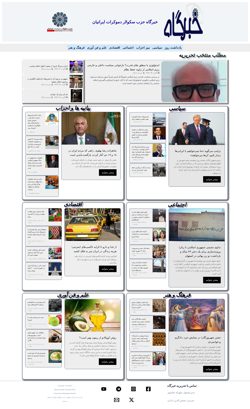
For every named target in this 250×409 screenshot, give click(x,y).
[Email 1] (116, 399)
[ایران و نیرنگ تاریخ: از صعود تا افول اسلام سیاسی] (76, 67)
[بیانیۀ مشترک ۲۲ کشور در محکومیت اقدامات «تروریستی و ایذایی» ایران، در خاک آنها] (51, 142)
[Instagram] (133, 389)
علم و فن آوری (97, 47)
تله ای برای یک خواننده (59, 94)
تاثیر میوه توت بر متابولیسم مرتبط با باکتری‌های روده (36, 303)
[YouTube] (103, 389)
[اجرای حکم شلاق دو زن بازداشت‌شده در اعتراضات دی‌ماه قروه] (159, 234)
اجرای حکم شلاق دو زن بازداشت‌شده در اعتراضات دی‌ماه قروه (140, 234)
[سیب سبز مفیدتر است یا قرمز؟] (55, 320)
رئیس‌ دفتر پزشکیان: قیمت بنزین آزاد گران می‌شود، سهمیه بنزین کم (36, 252)
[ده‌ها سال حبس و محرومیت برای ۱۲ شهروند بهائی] (159, 251)
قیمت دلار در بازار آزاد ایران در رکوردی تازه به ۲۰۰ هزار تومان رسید (36, 268)
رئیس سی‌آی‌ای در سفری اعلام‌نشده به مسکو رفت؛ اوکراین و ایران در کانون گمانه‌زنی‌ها (140, 133)
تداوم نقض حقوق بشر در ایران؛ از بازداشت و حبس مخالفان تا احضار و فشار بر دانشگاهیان (140, 216)
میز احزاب (143, 47)
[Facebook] (148, 389)
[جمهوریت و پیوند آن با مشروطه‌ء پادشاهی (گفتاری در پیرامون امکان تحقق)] (76, 81)
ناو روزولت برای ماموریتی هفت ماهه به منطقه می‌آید (140, 118)
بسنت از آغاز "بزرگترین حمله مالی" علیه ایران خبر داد (141, 169)
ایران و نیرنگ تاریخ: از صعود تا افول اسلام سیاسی (48, 66)
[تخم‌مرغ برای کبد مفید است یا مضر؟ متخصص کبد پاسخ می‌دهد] (55, 356)
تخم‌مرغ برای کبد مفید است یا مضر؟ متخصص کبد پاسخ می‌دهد (36, 355)
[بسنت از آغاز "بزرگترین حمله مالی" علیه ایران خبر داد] (159, 170)
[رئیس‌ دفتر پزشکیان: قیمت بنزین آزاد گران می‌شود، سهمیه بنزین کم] (55, 253)
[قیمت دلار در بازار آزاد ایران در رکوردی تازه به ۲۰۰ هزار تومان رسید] (55, 268)
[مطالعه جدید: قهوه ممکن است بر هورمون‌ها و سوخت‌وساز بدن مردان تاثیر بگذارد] (55, 336)
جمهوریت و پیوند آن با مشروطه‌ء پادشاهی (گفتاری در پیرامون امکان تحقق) (47, 80)
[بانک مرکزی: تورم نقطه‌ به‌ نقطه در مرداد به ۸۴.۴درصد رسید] (55, 214)
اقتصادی (114, 47)
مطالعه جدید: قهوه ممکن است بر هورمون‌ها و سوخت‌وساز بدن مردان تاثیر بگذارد (37, 336)
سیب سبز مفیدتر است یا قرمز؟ (36, 318)
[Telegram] (118, 389)
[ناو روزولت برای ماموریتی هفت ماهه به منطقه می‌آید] (159, 119)
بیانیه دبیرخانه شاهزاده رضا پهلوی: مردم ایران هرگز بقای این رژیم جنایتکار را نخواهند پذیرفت (35, 184)
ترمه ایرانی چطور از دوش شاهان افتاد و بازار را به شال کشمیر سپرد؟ (141, 304)
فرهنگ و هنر (76, 47)
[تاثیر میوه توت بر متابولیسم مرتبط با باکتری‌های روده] (55, 305)
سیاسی (157, 47)
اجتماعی (128, 47)
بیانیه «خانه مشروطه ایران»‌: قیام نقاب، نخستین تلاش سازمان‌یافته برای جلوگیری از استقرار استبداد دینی (34, 121)
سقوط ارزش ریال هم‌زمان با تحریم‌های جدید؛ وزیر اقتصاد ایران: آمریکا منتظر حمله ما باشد (37, 233)
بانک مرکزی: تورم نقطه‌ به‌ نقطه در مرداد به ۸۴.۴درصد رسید (36, 214)
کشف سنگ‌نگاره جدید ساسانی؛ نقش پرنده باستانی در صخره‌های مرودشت (141, 321)
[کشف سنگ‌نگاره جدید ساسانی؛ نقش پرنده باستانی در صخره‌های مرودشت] (159, 322)
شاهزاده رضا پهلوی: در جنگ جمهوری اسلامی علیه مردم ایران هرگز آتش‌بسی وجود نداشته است (35, 163)
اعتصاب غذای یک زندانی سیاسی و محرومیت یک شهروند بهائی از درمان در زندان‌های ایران (140, 266)
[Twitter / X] (131, 399)
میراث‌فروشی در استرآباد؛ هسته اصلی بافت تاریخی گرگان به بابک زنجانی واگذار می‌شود (141, 339)
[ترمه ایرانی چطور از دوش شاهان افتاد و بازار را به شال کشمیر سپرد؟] (159, 305)
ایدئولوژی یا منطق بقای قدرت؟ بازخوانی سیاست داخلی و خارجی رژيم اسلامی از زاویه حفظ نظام (123, 67)
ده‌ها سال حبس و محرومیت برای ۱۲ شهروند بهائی (140, 249)
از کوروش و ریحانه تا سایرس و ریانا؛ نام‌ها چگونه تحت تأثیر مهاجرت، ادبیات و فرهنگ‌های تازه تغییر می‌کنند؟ (141, 359)
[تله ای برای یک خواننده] (76, 95)
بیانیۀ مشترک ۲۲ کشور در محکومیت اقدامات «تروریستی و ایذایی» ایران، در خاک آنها (35, 143)
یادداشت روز (173, 47)
